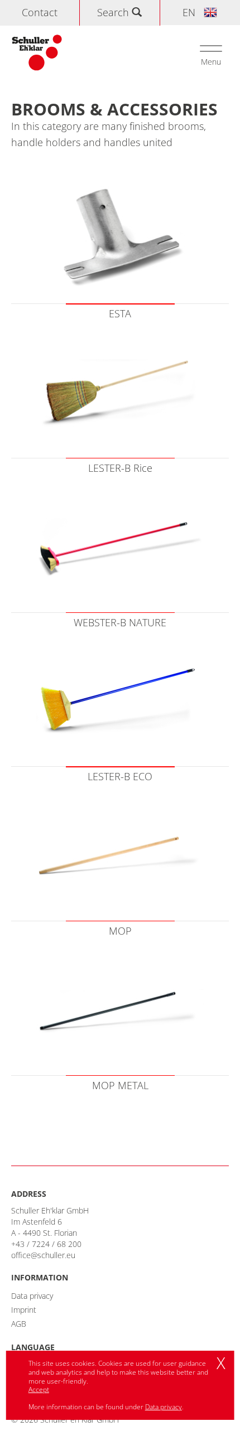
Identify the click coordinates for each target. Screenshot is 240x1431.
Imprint (23, 1309)
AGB (18, 1323)
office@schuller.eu (43, 1255)
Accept (38, 1389)
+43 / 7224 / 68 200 (46, 1244)
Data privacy (32, 1295)
